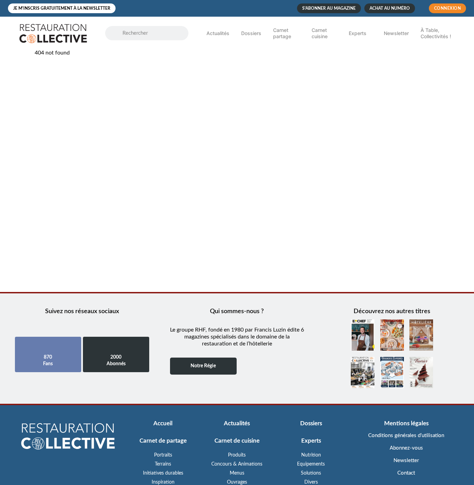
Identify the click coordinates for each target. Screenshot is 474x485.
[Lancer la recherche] (117, 33)
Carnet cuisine (320, 33)
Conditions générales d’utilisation (406, 435)
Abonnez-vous (406, 448)
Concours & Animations (236, 464)
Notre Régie (203, 365)
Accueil (162, 423)
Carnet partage (282, 33)
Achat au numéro (390, 8)
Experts (357, 33)
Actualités (217, 33)
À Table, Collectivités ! (436, 33)
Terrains (163, 464)
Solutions (311, 473)
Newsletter (396, 33)
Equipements (311, 464)
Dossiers (251, 33)
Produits (237, 455)
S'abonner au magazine (329, 8)
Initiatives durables (163, 473)
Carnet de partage (163, 441)
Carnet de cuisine (237, 441)
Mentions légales (406, 423)
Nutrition (311, 455)
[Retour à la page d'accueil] (68, 437)
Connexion (447, 8)
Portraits (163, 455)
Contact (406, 473)
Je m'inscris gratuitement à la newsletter (61, 8)
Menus (237, 473)
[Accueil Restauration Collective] (53, 33)
